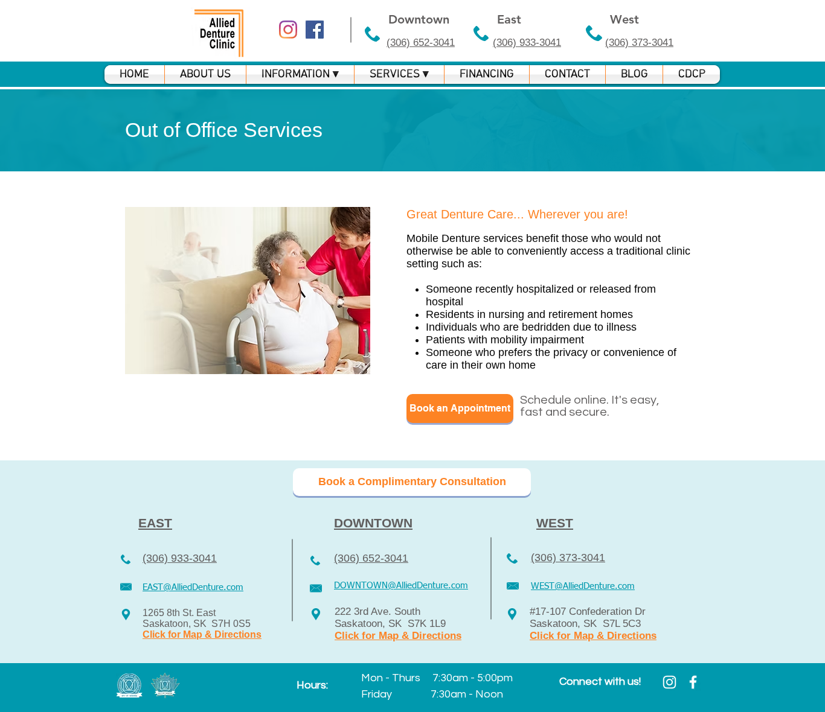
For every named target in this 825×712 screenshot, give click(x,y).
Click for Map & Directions (202, 634)
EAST (155, 523)
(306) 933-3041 (527, 42)
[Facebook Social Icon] (315, 30)
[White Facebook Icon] (693, 682)
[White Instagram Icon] (669, 682)
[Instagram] (288, 30)
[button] (300, 74)
